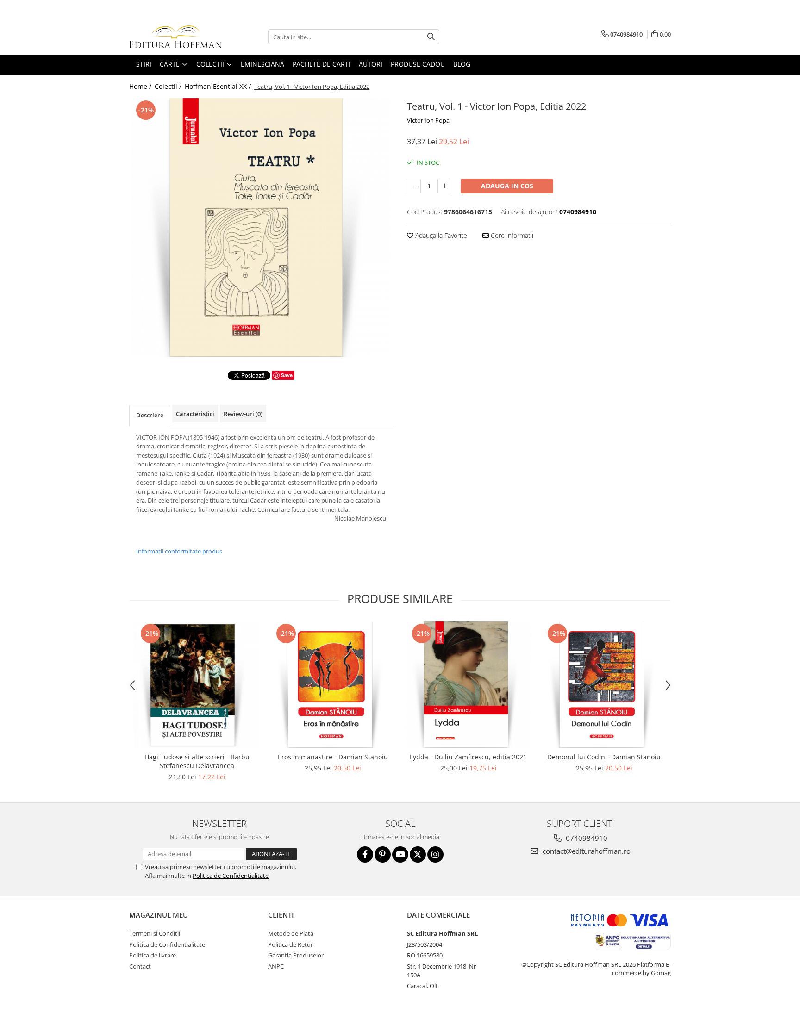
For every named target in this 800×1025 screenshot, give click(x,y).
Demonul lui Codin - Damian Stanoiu (604, 756)
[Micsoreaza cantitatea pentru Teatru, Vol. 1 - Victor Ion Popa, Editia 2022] (414, 186)
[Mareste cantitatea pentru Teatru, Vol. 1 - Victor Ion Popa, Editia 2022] (444, 186)
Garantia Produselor (296, 955)
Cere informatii (511, 235)
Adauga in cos (507, 185)
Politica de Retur (290, 944)
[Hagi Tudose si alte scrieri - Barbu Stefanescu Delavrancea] (197, 684)
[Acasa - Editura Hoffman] (175, 36)
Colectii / (169, 86)
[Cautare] (431, 36)
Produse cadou (418, 64)
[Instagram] (435, 854)
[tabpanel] (261, 227)
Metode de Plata (290, 933)
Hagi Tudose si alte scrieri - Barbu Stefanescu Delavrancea (197, 761)
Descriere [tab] (149, 415)
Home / (141, 86)
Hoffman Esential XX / (219, 86)
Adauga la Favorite (440, 235)
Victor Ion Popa (428, 120)
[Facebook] (365, 854)
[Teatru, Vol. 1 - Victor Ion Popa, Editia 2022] (261, 227)
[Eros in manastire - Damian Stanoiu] (332, 684)
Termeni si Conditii (154, 933)
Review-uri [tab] (243, 414)
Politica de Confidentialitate (231, 875)
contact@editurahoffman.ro (586, 851)
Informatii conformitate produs (179, 551)
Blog (461, 64)
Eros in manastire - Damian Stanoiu (333, 756)
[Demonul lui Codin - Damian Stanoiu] (604, 684)
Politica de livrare (152, 955)
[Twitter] (418, 854)
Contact (140, 966)
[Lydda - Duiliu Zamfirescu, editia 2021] (468, 684)
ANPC (276, 966)
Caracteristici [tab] (195, 414)
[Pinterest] (383, 854)
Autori (370, 64)
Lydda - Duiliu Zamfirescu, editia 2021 (468, 756)
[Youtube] (400, 854)
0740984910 (585, 838)
